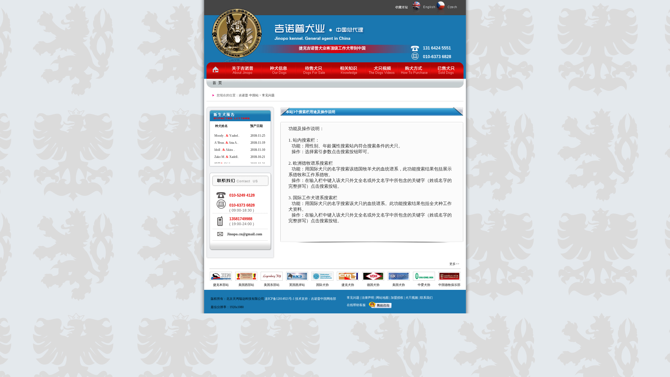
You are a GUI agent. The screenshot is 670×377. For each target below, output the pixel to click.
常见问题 (268, 95)
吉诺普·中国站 (249, 95)
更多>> (454, 264)
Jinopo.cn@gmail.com (244, 234)
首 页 (217, 83)
